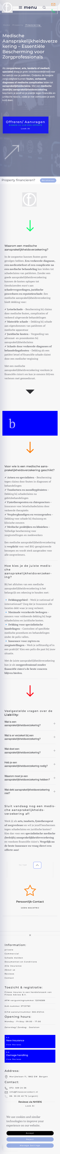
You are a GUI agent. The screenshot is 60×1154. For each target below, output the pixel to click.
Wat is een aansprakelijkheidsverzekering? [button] (22, 723)
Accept (30, 1133)
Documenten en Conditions (21, 962)
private (9, 950)
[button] (28, 7)
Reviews (9, 974)
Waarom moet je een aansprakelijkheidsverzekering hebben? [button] (27, 777)
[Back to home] (7, 7)
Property (17, 25)
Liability (11, 714)
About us (10, 970)
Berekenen (48, 180)
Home (6, 25)
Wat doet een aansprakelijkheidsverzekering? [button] (22, 750)
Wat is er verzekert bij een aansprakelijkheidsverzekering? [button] (22, 737)
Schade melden (14, 958)
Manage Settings (30, 1145)
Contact (9, 978)
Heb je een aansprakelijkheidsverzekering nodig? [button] (26, 764)
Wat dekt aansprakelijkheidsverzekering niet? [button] (27, 791)
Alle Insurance (13, 966)
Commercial (12, 954)
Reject (30, 1139)
